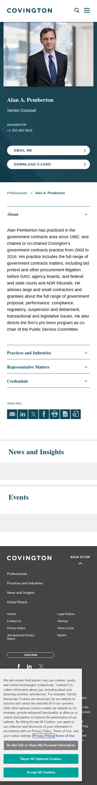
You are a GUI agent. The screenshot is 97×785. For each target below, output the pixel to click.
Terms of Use (65, 628)
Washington (16, 125)
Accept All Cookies (41, 772)
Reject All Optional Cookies (40, 759)
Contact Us (14, 621)
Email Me (23, 150)
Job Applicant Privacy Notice (20, 637)
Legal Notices (66, 614)
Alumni (11, 614)
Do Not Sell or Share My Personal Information (41, 745)
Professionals (17, 193)
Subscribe (31, 655)
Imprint (61, 635)
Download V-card (32, 164)
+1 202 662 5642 (19, 130)
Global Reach (17, 602)
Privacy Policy (43, 736)
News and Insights (20, 592)
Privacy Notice (16, 628)
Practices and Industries (25, 583)
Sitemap (62, 621)
